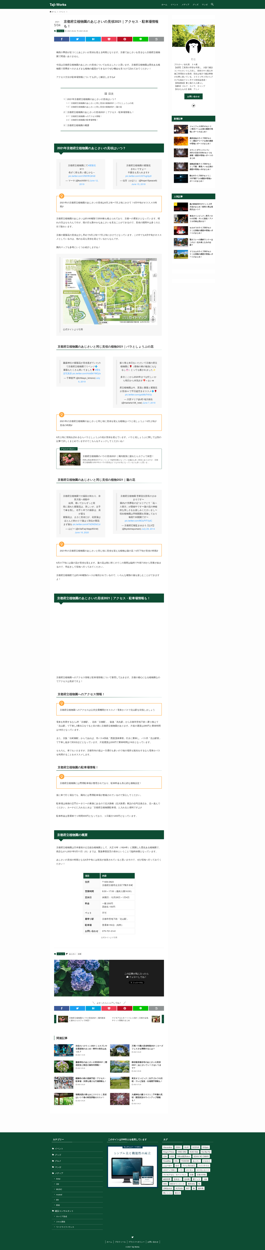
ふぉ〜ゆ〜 (167, 1165)
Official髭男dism (183, 1156)
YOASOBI (185, 1161)
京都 (79, 954)
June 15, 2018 (138, 184)
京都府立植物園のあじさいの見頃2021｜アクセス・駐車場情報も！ (100, 112)
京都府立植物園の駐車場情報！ (84, 119)
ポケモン (189, 1170)
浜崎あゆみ (167, 1188)
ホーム (109, 1241)
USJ (176, 1161)
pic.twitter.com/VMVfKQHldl (81, 176)
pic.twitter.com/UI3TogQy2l (138, 176)
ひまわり (206, 1161)
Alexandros (167, 1147)
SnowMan (167, 1161)
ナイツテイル (203, 1165)
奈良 (165, 1183)
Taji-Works (58, 4)
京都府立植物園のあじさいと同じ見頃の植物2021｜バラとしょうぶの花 (102, 102)
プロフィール (120, 1241)
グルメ (58, 1160)
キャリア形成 (61, 1216)
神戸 (188, 1188)
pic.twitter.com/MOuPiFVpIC (138, 520)
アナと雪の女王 (188, 1165)
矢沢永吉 (179, 1188)
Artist (58, 1178)
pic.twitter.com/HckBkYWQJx (86, 373)
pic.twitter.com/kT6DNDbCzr (86, 524)
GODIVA (195, 1147)
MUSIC (59, 1189)
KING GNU (182, 1151)
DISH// (178, 1147)
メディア (59, 1173)
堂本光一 (177, 1179)
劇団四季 (166, 1179)
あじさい (72, 954)
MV (57, 1199)
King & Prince (168, 1151)
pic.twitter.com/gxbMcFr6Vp (138, 394)
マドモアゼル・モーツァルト (175, 1174)
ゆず (177, 1165)
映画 (58, 1205)
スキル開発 (60, 1221)
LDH (165, 1156)
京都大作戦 (201, 1174)
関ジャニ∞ (167, 1193)
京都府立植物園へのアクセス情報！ (86, 116)
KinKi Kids (194, 1151)
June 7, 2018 (149, 402)
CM (57, 1184)
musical (59, 1194)
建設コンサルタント (64, 1210)
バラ (181, 1170)
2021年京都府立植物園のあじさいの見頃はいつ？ (91, 99)
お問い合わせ (193, 96)
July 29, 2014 (148, 528)
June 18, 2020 (82, 532)
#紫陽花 (92, 165)
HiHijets (205, 1147)
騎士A (177, 1193)
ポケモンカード (203, 1170)
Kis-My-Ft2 (206, 1151)
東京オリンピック (177, 1183)
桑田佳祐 (191, 1183)
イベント (60, 31)
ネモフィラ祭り (169, 1170)
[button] (212, 4)
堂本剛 (187, 1179)
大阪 (205, 1179)
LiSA (172, 1156)
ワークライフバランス (65, 1227)
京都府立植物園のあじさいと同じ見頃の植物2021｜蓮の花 (96, 106)
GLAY (186, 1147)
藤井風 (200, 1188)
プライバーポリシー (136, 1241)
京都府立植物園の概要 (78, 125)
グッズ (58, 1154)
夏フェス (196, 1179)
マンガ (58, 1167)
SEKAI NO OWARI (201, 1156)
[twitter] (193, 105)
